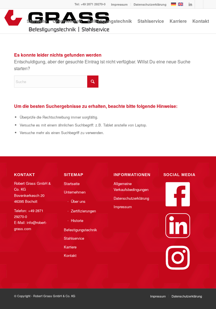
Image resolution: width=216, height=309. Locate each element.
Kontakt (70, 255)
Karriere (70, 247)
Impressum (119, 4)
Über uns (78, 201)
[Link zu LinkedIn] (190, 4)
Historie (77, 220)
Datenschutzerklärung (150, 4)
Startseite (72, 183)
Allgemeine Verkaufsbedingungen (131, 186)
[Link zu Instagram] (207, 4)
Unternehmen (75, 192)
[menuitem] (119, 4)
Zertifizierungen (83, 211)
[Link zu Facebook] (199, 4)
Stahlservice (74, 238)
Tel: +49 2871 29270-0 (90, 4)
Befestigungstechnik (80, 229)
